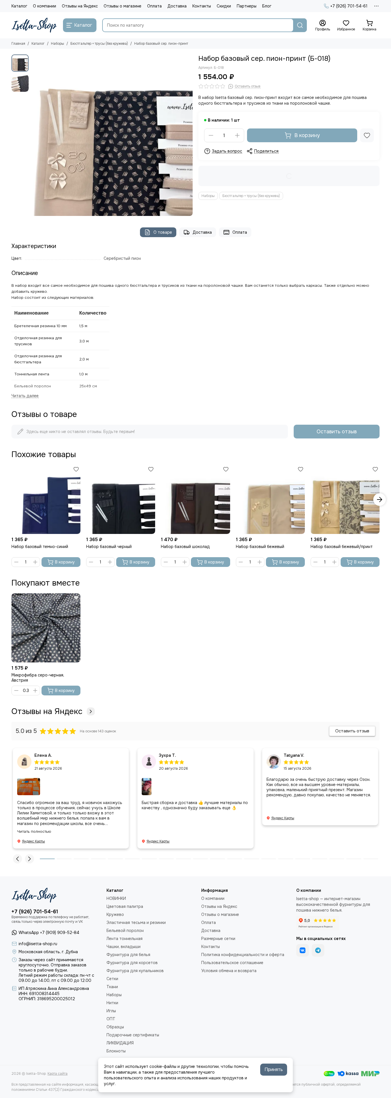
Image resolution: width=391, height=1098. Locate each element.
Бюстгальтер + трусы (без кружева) (99, 43)
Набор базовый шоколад (185, 546)
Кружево (115, 914)
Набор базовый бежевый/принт (342, 546)
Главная (18, 43)
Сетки (112, 978)
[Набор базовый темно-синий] (45, 499)
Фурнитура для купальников (135, 970)
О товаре (162, 232)
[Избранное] (367, 135)
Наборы (57, 43)
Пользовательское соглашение (232, 962)
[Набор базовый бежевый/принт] (345, 499)
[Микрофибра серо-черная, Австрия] (45, 627)
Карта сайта (58, 1073)
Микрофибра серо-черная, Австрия (37, 677)
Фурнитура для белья (128, 954)
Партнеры (246, 6)
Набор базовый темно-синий (39, 546)
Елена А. (43, 755)
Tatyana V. (294, 755)
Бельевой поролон (125, 930)
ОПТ (110, 1018)
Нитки (112, 1002)
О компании (44, 6)
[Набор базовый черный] (120, 499)
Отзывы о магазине (122, 6)
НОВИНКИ (116, 898)
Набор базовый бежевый (260, 546)
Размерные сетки (218, 938)
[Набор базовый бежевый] (270, 499)
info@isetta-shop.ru (38, 943)
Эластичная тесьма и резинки (136, 922)
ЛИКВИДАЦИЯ (120, 1043)
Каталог (19, 6)
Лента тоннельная (124, 938)
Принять (273, 1069)
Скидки (224, 6)
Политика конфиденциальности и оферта (242, 954)
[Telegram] (318, 950)
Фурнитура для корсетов (132, 962)
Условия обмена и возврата (228, 970)
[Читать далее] (25, 396)
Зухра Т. (167, 755)
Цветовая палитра (124, 906)
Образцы (115, 1026)
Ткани (112, 986)
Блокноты (116, 1051)
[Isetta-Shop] (34, 25)
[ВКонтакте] (302, 950)
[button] (34, 135)
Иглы (111, 1010)
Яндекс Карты (33, 841)
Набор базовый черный (109, 546)
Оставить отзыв (337, 431)
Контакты (201, 6)
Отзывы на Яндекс (80, 6)
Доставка (177, 6)
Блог (266, 6)
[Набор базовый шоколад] (195, 499)
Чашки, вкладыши (123, 946)
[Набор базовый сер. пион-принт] (112, 135)
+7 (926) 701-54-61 (349, 6)
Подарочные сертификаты (132, 1034)
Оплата (154, 6)
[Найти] (300, 25)
